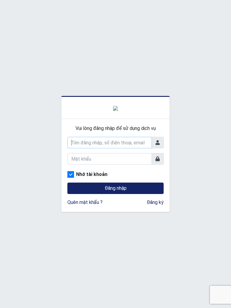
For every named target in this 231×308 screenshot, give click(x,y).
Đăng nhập (116, 188)
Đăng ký (155, 202)
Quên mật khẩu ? (85, 202)
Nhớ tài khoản (91, 174)
